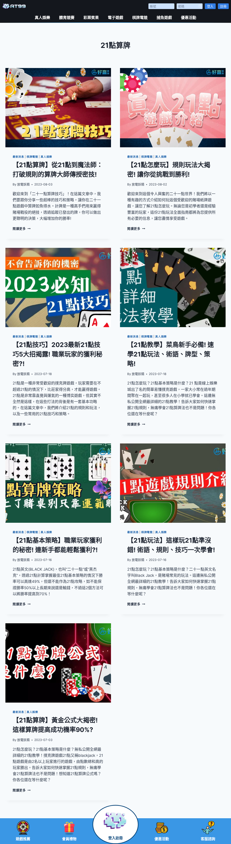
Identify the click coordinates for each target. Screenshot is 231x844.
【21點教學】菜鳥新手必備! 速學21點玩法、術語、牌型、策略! (170, 354)
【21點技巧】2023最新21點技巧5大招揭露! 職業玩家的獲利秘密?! (57, 354)
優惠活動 (188, 17)
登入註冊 (115, 838)
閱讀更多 (21, 228)
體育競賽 (66, 17)
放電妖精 (23, 184)
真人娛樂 (42, 17)
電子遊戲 (115, 17)
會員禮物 (69, 839)
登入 (210, 6)
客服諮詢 (208, 839)
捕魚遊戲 (164, 17)
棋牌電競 (140, 17)
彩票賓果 (91, 17)
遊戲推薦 (23, 839)
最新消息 (18, 156)
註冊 (223, 6)
